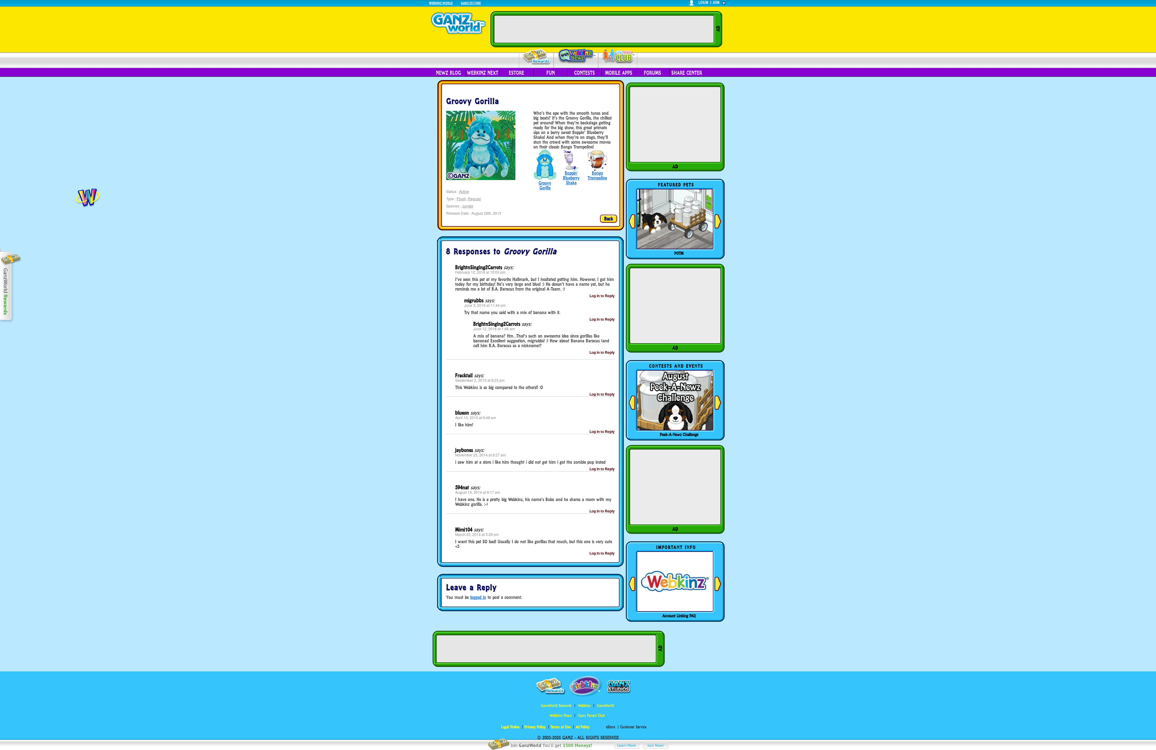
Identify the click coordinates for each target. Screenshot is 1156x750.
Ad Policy (582, 727)
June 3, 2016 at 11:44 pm (485, 305)
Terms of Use (560, 727)
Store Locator (679, 615)
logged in (478, 597)
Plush (461, 198)
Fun (550, 73)
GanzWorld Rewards (556, 705)
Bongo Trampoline (597, 175)
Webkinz (584, 705)
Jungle (467, 205)
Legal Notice (510, 727)
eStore (516, 73)
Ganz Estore (471, 3)
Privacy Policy (534, 727)
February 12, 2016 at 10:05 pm (480, 272)
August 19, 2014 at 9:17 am (477, 492)
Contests (584, 73)
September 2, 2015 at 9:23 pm (480, 380)
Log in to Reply (602, 295)
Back (608, 218)
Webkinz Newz (576, 56)
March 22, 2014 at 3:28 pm (477, 534)
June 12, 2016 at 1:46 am (494, 328)
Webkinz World (441, 3)
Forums (652, 73)
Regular (474, 198)
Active (464, 191)
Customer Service (633, 727)
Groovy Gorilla (545, 185)
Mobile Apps (618, 73)
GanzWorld (605, 705)
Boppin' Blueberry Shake (571, 177)
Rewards (537, 56)
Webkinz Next (482, 73)
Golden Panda (679, 253)
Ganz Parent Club (591, 715)
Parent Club (618, 56)
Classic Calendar (679, 434)
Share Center (686, 73)
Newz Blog (448, 73)
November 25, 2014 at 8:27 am (480, 454)
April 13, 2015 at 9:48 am (475, 417)
